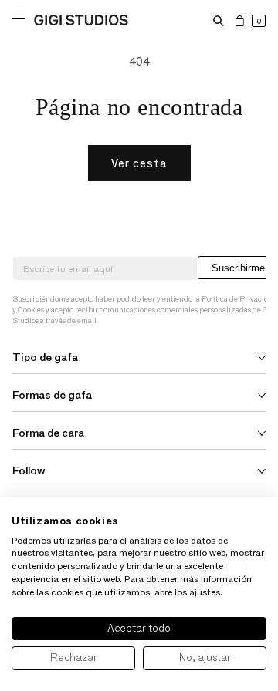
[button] (218, 21)
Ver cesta (139, 163)
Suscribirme (238, 268)
